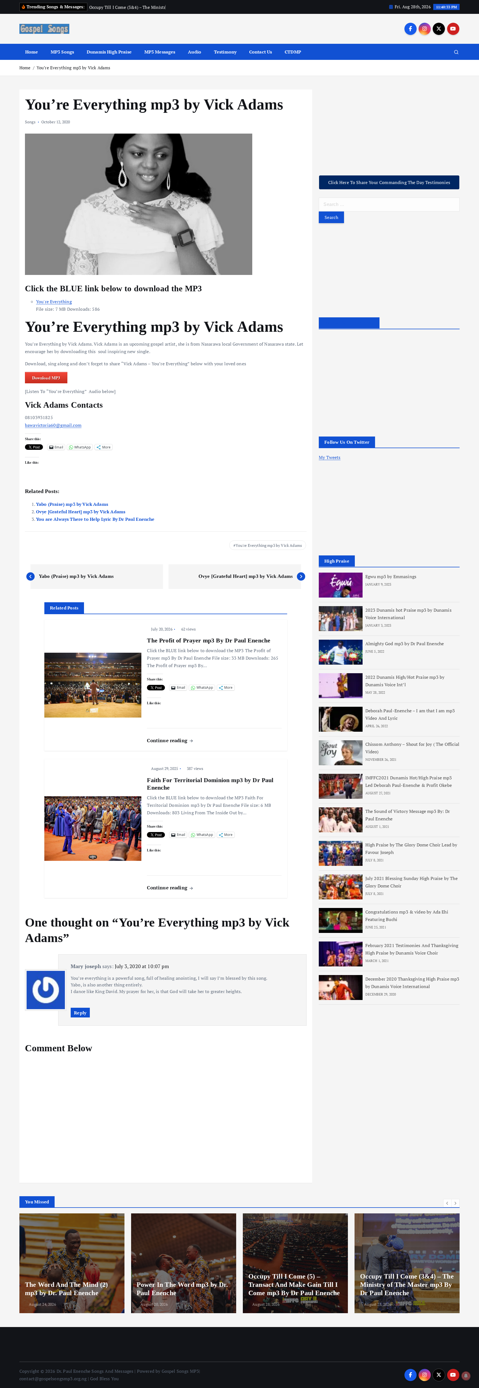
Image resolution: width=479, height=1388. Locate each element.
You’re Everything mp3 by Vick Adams (74, 67)
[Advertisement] (389, 128)
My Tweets (329, 457)
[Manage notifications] (466, 1375)
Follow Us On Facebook (349, 323)
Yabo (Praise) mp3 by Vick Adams (72, 504)
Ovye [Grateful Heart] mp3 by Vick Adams (80, 512)
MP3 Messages (159, 52)
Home (31, 52)
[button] (447, 1203)
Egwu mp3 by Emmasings (390, 576)
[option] (71, 1263)
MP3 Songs (62, 52)
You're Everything (54, 301)
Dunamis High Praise (109, 52)
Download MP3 (46, 378)
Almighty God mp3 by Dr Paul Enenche (404, 643)
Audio (194, 52)
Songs (30, 121)
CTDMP (293, 52)
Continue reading (168, 740)
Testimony (225, 52)
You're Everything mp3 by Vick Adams (269, 545)
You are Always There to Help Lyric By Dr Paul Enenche (95, 519)
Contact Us (260, 52)
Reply (80, 1013)
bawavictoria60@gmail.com (53, 425)
